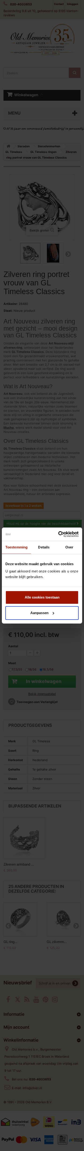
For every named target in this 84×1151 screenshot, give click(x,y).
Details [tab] (43, 547)
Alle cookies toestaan (42, 597)
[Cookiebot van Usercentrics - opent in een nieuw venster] (59, 534)
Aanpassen (39, 613)
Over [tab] (69, 547)
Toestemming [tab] (16, 547)
